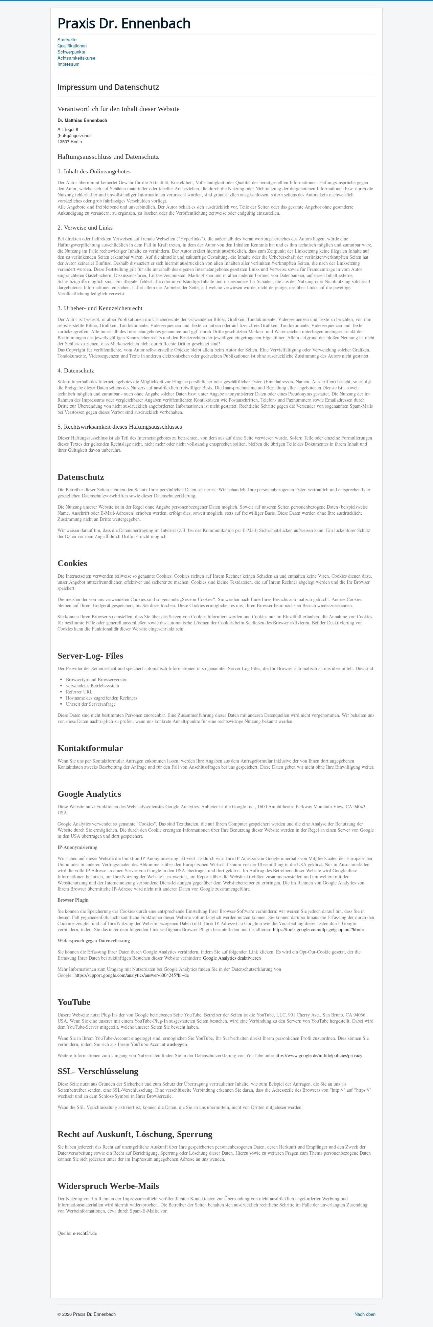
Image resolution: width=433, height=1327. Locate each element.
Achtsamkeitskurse (76, 58)
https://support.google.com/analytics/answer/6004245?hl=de (131, 975)
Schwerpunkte (71, 52)
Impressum (68, 64)
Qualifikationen (72, 46)
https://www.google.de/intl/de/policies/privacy (318, 1055)
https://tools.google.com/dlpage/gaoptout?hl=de (318, 929)
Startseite (67, 40)
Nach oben (365, 1314)
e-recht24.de (85, 1233)
